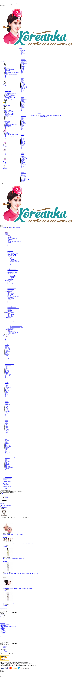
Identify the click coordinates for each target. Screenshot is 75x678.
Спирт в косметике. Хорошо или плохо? (8, 626)
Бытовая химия (11, 319)
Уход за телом (10, 302)
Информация (3, 631)
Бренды (6, 337)
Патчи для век (3, 625)
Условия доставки (4, 634)
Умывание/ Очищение (12, 283)
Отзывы (2, 635)
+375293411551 (3, 0)
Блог (1, 637)
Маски (11, 258)
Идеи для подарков (11, 331)
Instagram (6, 497)
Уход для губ (12, 275)
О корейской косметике (5, 624)
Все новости (2, 614)
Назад (6, 232)
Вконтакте (6, 496)
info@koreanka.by (5, 493)
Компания (2, 627)
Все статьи (2, 623)
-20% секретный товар (4, 621)
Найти (2, 671)
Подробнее (5, 537)
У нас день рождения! (4, 618)
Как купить (7, 474)
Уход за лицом (10, 251)
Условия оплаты (3, 633)
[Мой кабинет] (1, 229)
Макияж (9, 236)
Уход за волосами (11, 293)
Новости (2, 629)
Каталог (6, 233)
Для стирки (12, 325)
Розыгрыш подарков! (4, 616)
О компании (2, 628)
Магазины (2, 630)
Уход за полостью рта (12, 314)
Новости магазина (5, 611)
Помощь (2, 636)
